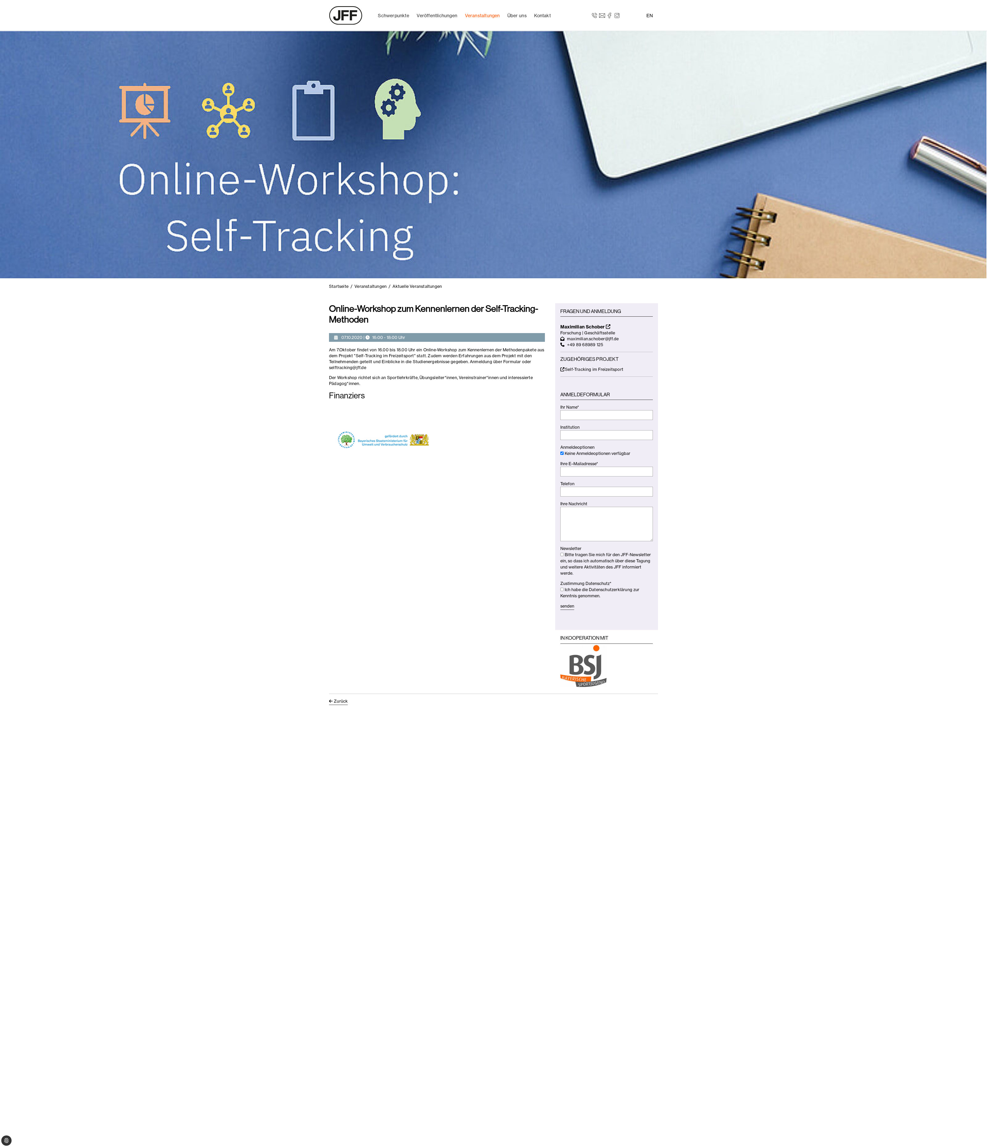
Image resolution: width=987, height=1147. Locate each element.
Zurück (341, 701)
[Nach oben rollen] (976, 1136)
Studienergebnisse (431, 361)
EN (649, 15)
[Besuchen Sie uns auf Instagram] (617, 15)
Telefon (567, 483)
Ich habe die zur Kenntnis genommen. (599, 592)
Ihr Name (569, 407)
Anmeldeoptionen (577, 447)
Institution (570, 427)
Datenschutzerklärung (610, 589)
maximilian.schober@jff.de (593, 338)
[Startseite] (345, 15)
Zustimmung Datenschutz (585, 583)
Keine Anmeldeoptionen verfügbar (597, 453)
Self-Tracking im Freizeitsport (594, 369)
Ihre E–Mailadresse (579, 463)
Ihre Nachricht (573, 503)
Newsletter (570, 548)
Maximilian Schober (583, 327)
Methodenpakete (519, 349)
